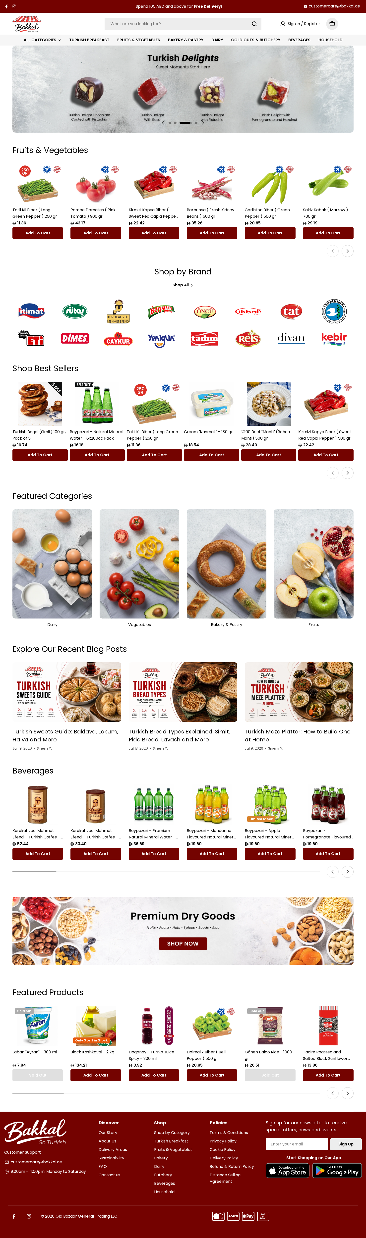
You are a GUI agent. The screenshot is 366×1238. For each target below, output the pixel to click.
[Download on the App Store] (287, 1170)
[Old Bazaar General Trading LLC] (183, 931)
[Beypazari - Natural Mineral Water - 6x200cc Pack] (97, 404)
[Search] (254, 24)
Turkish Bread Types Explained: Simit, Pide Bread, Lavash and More (179, 735)
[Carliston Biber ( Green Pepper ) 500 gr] (270, 183)
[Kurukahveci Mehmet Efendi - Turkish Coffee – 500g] (37, 804)
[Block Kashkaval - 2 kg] (95, 1026)
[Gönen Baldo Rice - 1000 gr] (270, 1026)
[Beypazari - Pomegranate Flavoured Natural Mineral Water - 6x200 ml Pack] (328, 804)
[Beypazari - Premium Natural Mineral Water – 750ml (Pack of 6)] (154, 804)
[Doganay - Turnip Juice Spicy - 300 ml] (154, 1026)
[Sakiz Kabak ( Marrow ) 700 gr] (328, 183)
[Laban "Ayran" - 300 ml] (37, 1026)
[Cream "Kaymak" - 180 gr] (211, 404)
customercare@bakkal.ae (334, 6)
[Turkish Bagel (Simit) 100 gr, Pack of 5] (40, 404)
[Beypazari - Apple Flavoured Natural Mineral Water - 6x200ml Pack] (270, 804)
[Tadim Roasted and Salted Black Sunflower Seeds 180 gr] (328, 1026)
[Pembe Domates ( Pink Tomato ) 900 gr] (95, 183)
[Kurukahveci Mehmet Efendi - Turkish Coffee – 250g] (95, 804)
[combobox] (183, 24)
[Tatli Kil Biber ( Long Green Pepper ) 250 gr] (37, 183)
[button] (170, 123)
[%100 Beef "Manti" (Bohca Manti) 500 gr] (269, 404)
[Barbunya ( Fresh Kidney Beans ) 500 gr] (212, 183)
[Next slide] (203, 123)
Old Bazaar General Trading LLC (86, 1216)
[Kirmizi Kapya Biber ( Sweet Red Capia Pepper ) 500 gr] (154, 183)
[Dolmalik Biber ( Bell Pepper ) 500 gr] (212, 1026)
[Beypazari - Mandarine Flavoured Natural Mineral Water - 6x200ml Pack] (212, 804)
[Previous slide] (163, 123)
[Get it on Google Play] (337, 1170)
